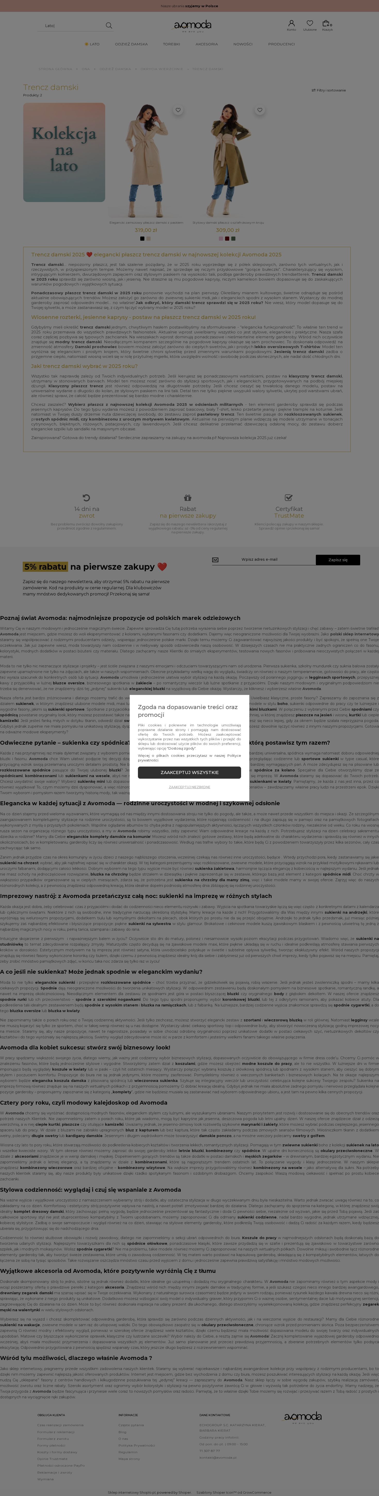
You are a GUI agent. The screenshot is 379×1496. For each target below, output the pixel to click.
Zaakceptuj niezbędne (189, 787)
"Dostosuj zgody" (181, 748)
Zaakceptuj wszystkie (190, 772)
